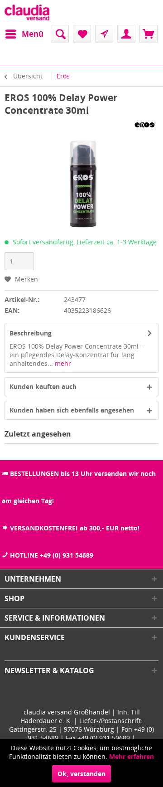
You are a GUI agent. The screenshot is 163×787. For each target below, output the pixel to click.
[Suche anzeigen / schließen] (60, 34)
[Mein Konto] (126, 34)
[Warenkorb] (148, 34)
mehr (62, 363)
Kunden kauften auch (43, 386)
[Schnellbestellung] (104, 34)
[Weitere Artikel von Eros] (144, 124)
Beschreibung (31, 333)
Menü (32, 34)
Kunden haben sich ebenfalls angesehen (72, 410)
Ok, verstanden (81, 773)
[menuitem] (24, 34)
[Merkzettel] (82, 34)
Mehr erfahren (131, 756)
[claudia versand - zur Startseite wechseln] (27, 12)
